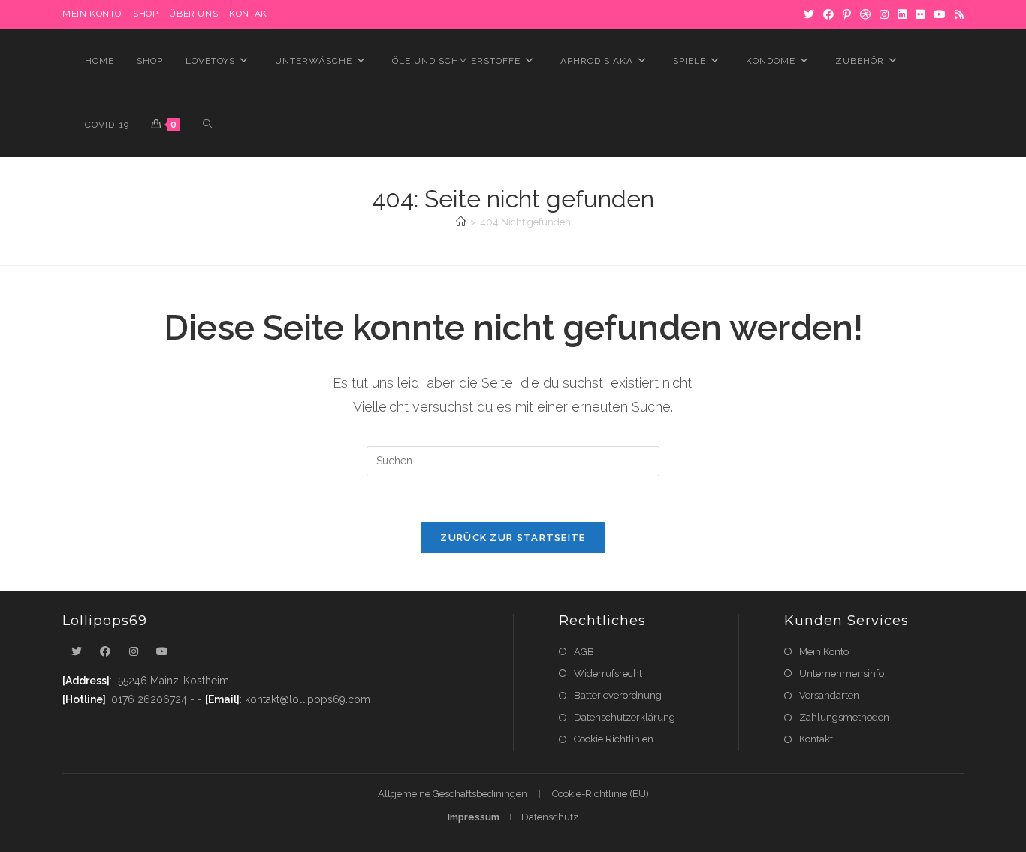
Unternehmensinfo (841, 673)
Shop (145, 13)
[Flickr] (920, 14)
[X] (809, 14)
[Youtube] (162, 651)
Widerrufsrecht (608, 673)
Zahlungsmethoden (844, 717)
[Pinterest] (847, 14)
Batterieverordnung (618, 695)
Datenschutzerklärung (624, 717)
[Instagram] (884, 14)
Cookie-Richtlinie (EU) (600, 793)
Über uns (193, 13)
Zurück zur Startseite (512, 537)
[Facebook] (828, 14)
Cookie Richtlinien (613, 739)
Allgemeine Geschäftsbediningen (452, 793)
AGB (584, 651)
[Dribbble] (865, 14)
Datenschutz (549, 817)
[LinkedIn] (902, 14)
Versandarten (829, 695)
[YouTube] (939, 14)
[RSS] (957, 14)
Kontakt (251, 13)
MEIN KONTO (92, 13)
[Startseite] (461, 222)
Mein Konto (824, 651)
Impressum (473, 817)
